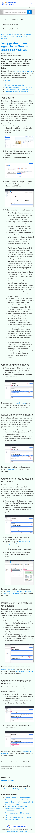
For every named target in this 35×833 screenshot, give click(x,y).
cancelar (11, 669)
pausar (3, 669)
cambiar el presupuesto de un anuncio (19, 591)
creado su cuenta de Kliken (23, 71)
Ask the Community (8, 780)
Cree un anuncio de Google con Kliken (18, 798)
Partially (16, 789)
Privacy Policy (23, 831)
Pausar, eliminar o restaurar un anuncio (18, 89)
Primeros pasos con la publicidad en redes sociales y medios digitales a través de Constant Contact (19, 802)
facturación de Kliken (11, 593)
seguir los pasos (20, 403)
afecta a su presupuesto (24, 671)
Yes (5, 789)
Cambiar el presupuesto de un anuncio (18, 87)
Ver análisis (8, 81)
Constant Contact (12, 831)
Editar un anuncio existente (14, 85)
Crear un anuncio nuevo (13, 83)
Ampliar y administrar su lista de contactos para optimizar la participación (16, 808)
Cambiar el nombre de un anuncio (17, 92)
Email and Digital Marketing (11, 34)
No (26, 789)
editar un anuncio (12, 469)
